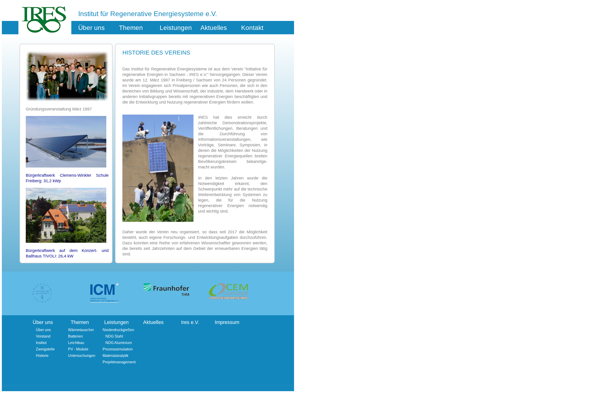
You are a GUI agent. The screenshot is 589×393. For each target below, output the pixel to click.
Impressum (227, 322)
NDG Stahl (113, 336)
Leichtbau (76, 343)
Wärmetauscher (81, 330)
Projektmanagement (119, 362)
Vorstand (43, 336)
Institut (41, 343)
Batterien (75, 336)
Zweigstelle (45, 349)
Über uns (43, 330)
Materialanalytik (115, 356)
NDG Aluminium (117, 343)
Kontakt (252, 27)
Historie (42, 356)
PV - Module (78, 349)
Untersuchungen (81, 356)
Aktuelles (213, 27)
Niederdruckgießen (118, 330)
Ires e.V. (190, 322)
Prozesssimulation (118, 349)
